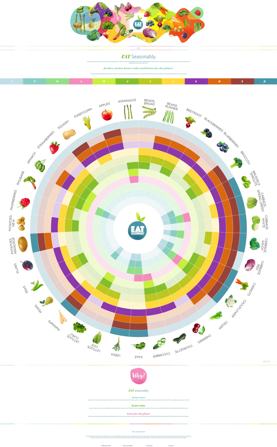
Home (138, 48)
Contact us (171, 445)
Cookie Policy (149, 445)
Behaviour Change (106, 445)
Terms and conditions (128, 445)
